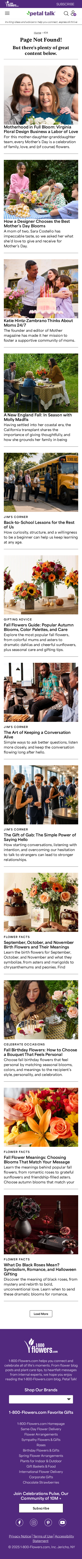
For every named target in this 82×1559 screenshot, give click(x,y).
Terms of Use (43, 1536)
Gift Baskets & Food (41, 1466)
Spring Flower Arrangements (41, 1455)
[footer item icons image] (41, 1351)
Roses (41, 1445)
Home (37, 32)
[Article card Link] (41, 95)
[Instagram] (34, 1525)
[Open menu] (7, 13)
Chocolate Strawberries (41, 1482)
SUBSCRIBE (65, 4)
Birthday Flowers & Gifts (41, 1450)
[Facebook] (19, 1525)
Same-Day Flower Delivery (41, 1429)
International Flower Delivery (41, 1471)
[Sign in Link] (73, 15)
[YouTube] (62, 1525)
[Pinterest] (48, 1525)
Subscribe (41, 1508)
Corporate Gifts (41, 1477)
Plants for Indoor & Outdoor (41, 1461)
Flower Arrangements (41, 1434)
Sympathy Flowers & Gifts (41, 1439)
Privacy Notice (20, 1536)
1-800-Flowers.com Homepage (41, 1423)
